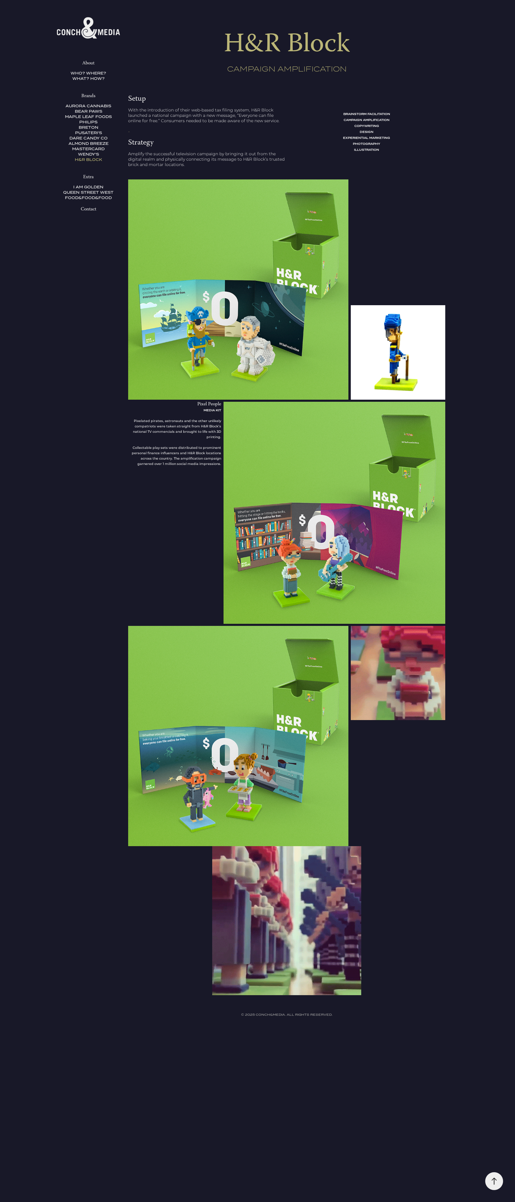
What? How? (88, 78)
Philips (88, 122)
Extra (88, 177)
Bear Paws (88, 111)
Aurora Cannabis (88, 105)
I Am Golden (88, 187)
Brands (88, 96)
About (88, 63)
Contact (88, 209)
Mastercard (88, 148)
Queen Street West (88, 192)
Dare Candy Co (88, 138)
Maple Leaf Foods (88, 116)
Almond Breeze (88, 143)
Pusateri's (88, 132)
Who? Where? (88, 73)
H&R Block (88, 159)
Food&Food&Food (88, 197)
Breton (88, 127)
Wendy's (88, 154)
